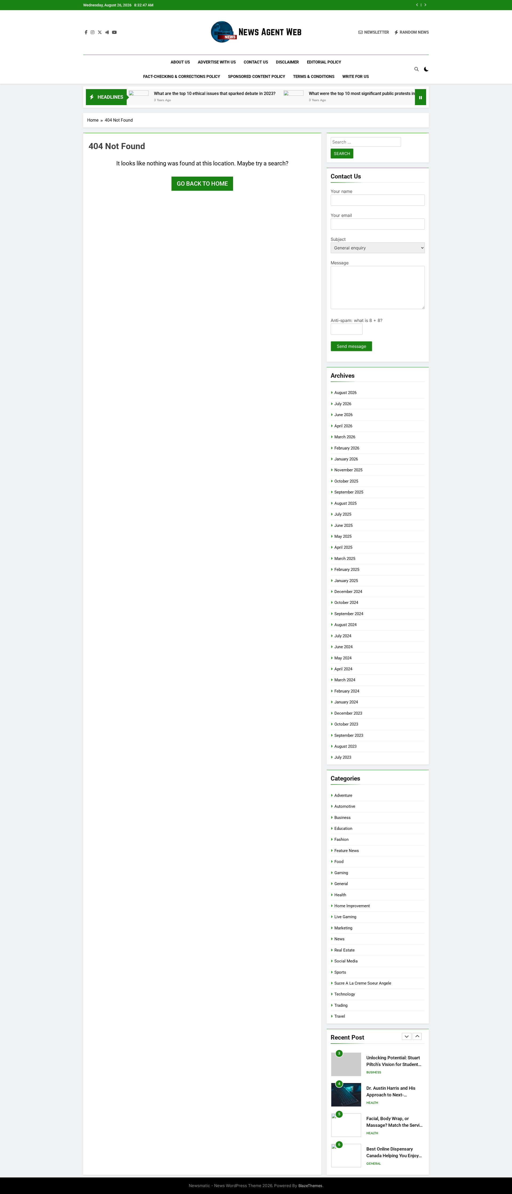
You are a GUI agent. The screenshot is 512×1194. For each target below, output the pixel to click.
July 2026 (342, 403)
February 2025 (346, 569)
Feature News (346, 850)
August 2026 (345, 392)
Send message (351, 346)
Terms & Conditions (313, 76)
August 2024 (345, 624)
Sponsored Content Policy (256, 76)
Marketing (343, 928)
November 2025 (348, 470)
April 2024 (343, 669)
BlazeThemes (310, 1185)
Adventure (343, 795)
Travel (339, 1016)
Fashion (341, 839)
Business (342, 817)
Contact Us (256, 62)
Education (343, 828)
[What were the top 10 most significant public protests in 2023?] (260, 100)
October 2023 (346, 724)
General (341, 883)
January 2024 (346, 702)
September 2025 (348, 492)
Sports (340, 972)
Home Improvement (352, 906)
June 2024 (343, 646)
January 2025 (346, 580)
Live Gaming (345, 916)
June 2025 (343, 525)
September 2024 (348, 613)
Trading (340, 1005)
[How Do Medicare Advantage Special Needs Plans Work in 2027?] (412, 100)
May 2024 (342, 658)
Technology (344, 994)
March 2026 (344, 437)
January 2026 (346, 459)
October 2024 (346, 602)
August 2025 (345, 503)
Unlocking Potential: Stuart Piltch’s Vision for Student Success (393, 1064)
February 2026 (346, 448)
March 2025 (344, 558)
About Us (180, 62)
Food (338, 861)
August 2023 (345, 746)
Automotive (344, 806)
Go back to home (202, 183)
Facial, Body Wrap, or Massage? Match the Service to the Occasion (395, 1125)
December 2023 (348, 713)
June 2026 (343, 414)
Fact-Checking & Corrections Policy (181, 76)
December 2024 (348, 591)
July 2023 (342, 757)
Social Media (346, 961)
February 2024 (346, 691)
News (339, 939)
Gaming (341, 872)
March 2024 (344, 680)
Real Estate (344, 950)
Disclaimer (287, 62)
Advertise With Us (217, 62)
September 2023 (348, 735)
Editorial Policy (324, 62)
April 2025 (343, 547)
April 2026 (343, 426)
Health (340, 895)
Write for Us (355, 76)
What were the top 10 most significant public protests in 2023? (334, 93)
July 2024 (342, 636)
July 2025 (342, 514)
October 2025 (346, 481)
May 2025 (342, 536)
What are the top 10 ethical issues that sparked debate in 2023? (181, 93)
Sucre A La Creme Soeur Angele (362, 983)
